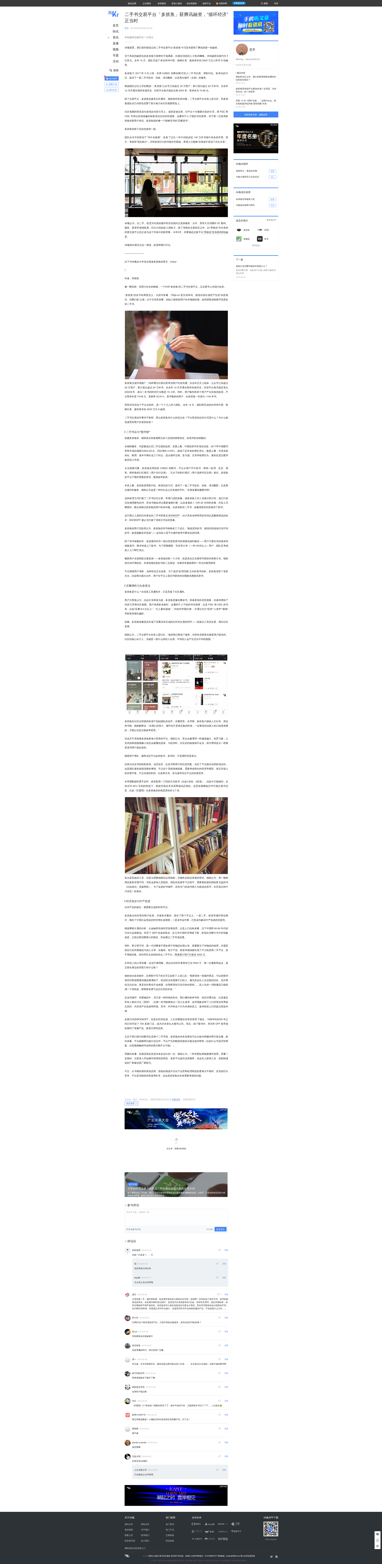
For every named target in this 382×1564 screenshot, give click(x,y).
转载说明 (176, 1099)
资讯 (116, 37)
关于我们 (145, 1529)
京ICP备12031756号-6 (194, 1560)
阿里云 (151, 1555)
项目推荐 (130, 1103)
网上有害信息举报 (248, 1555)
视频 (116, 49)
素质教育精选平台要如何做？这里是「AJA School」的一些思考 (256, 90)
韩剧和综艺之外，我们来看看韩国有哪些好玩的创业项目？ (256, 78)
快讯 (116, 31)
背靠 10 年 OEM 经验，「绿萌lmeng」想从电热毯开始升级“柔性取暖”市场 (256, 102)
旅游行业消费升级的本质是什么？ (251, 265)
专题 (116, 55)
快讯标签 (170, 1540)
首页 (116, 25)
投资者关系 (130, 1540)
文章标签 (170, 1535)
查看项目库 (271, 220)
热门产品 (170, 1529)
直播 (116, 43)
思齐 (127, 28)
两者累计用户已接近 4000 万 (190, 954)
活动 (116, 61)
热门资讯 (170, 1524)
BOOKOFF (174, 515)
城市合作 (129, 1524)
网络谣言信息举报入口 (135, 1548)
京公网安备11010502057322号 (234, 1560)
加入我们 (145, 1540)
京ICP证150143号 (212, 1560)
